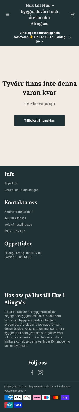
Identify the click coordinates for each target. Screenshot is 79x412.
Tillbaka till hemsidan (39, 120)
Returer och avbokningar (21, 190)
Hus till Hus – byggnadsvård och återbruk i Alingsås (39, 14)
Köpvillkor (11, 183)
